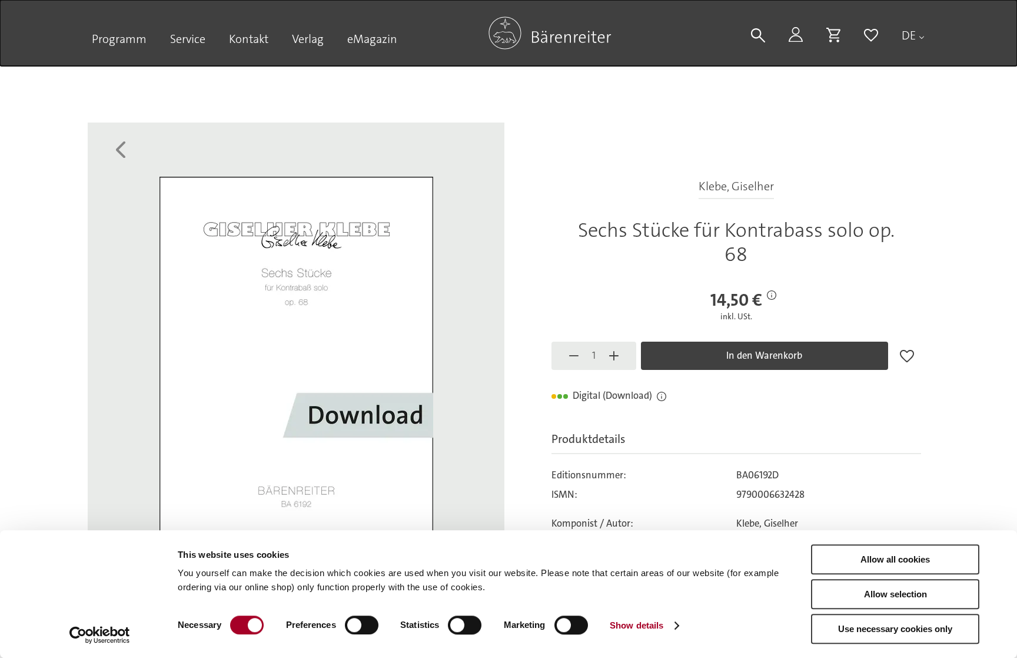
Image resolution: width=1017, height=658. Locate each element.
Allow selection (895, 594)
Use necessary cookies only (895, 629)
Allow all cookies (895, 559)
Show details (636, 625)
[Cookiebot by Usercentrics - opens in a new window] (99, 635)
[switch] (361, 625)
